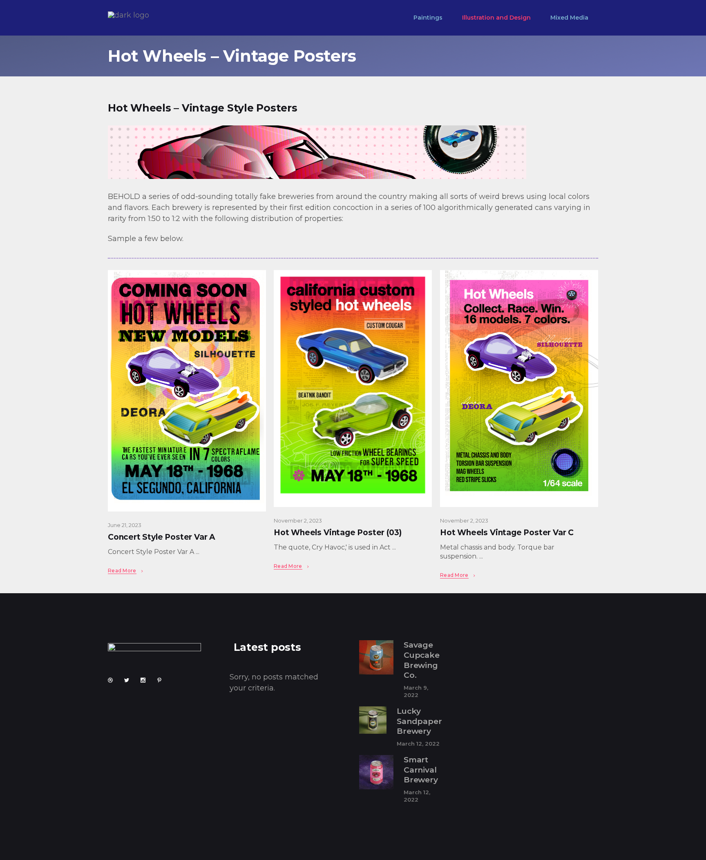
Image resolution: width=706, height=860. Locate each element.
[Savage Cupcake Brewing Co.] (376, 657)
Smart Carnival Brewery (421, 769)
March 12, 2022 (418, 743)
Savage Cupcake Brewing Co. (422, 660)
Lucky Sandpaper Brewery (419, 721)
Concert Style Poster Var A (161, 537)
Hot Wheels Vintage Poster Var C (507, 532)
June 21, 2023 (124, 525)
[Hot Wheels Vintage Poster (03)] (353, 388)
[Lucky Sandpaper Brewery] (373, 720)
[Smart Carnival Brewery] (376, 772)
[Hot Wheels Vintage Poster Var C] (519, 388)
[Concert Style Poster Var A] (187, 391)
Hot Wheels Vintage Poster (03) (338, 532)
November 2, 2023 (298, 520)
